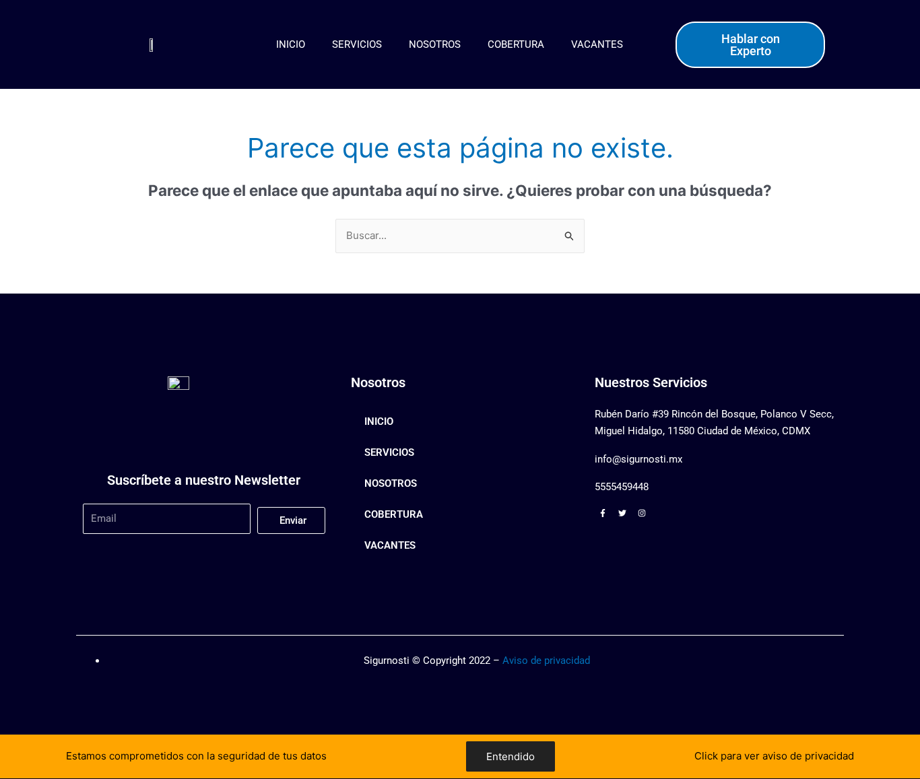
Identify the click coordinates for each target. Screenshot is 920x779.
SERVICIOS (357, 44)
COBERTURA (516, 44)
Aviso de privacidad (546, 660)
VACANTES (597, 44)
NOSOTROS (435, 44)
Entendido (510, 756)
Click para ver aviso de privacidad (774, 755)
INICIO (290, 44)
